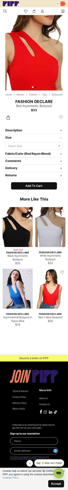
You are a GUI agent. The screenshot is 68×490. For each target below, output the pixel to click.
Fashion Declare (34, 101)
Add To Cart (33, 185)
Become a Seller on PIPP (34, 358)
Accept (56, 483)
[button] (32, 87)
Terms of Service (40, 459)
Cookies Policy (10, 477)
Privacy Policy (23, 459)
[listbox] (34, 145)
